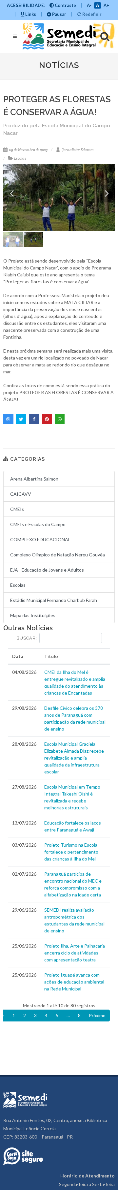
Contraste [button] (65, 5)
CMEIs (17, 509)
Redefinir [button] (91, 14)
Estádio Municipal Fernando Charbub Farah (53, 600)
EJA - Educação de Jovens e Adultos (47, 570)
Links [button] (30, 14)
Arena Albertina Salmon (34, 479)
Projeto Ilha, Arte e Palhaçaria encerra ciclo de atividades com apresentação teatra (74, 952)
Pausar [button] (58, 14)
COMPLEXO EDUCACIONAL (40, 539)
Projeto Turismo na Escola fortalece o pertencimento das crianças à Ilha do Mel (71, 851)
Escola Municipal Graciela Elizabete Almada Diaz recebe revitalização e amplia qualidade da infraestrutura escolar (74, 757)
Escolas (20, 158)
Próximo (97, 1015)
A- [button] (89, 5)
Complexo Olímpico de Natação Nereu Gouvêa (57, 554)
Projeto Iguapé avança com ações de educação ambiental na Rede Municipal (74, 981)
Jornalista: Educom (77, 149)
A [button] (97, 5)
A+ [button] (106, 5)
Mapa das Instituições (32, 615)
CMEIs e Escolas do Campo (38, 524)
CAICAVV (20, 494)
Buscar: (26, 638)
